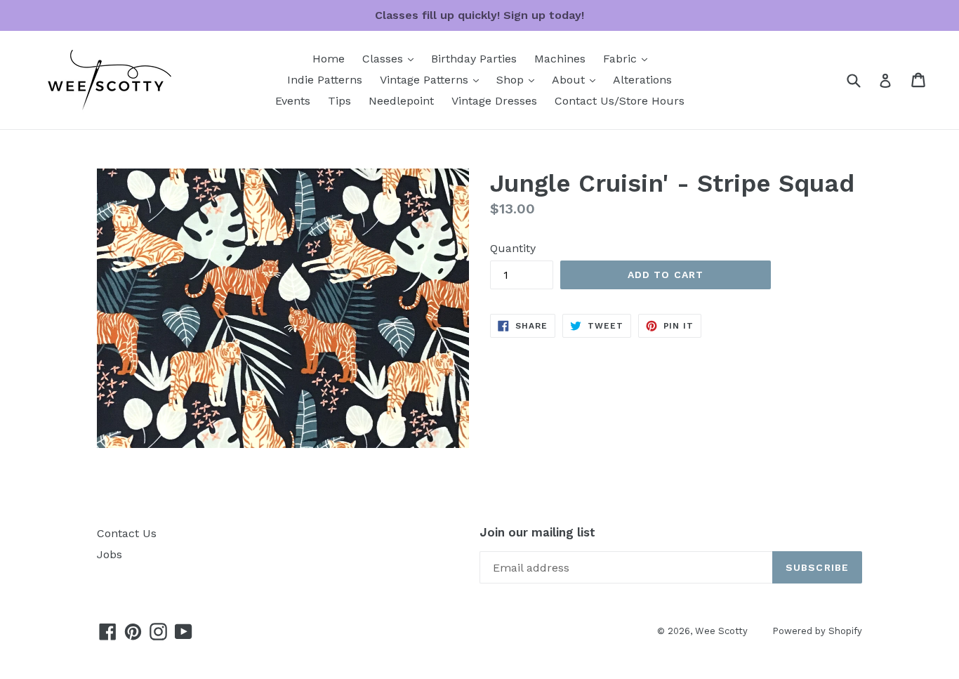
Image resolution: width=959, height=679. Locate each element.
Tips (339, 100)
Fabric (628, 58)
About (577, 79)
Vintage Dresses (494, 100)
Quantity (513, 248)
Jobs (109, 554)
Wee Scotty (721, 631)
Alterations (642, 79)
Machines (560, 58)
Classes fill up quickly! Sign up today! (479, 15)
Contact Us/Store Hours (619, 100)
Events (292, 100)
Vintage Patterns (433, 79)
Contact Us (127, 533)
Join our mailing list (537, 532)
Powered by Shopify (817, 631)
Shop (518, 79)
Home (328, 58)
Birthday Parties (474, 58)
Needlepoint (401, 100)
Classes (391, 58)
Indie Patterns (324, 79)
